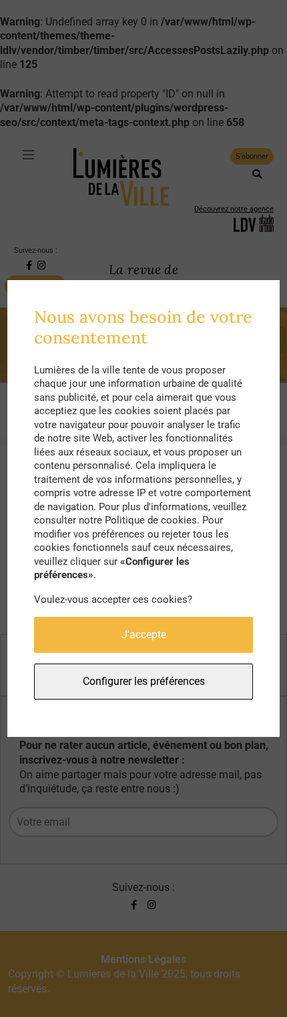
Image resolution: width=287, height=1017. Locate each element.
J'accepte (143, 634)
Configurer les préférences (144, 681)
